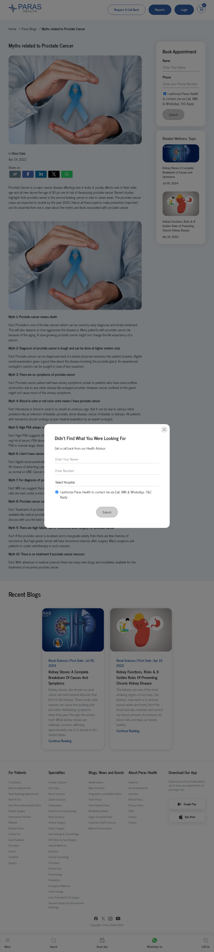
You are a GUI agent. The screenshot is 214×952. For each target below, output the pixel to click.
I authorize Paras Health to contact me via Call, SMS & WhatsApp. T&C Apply (106, 494)
